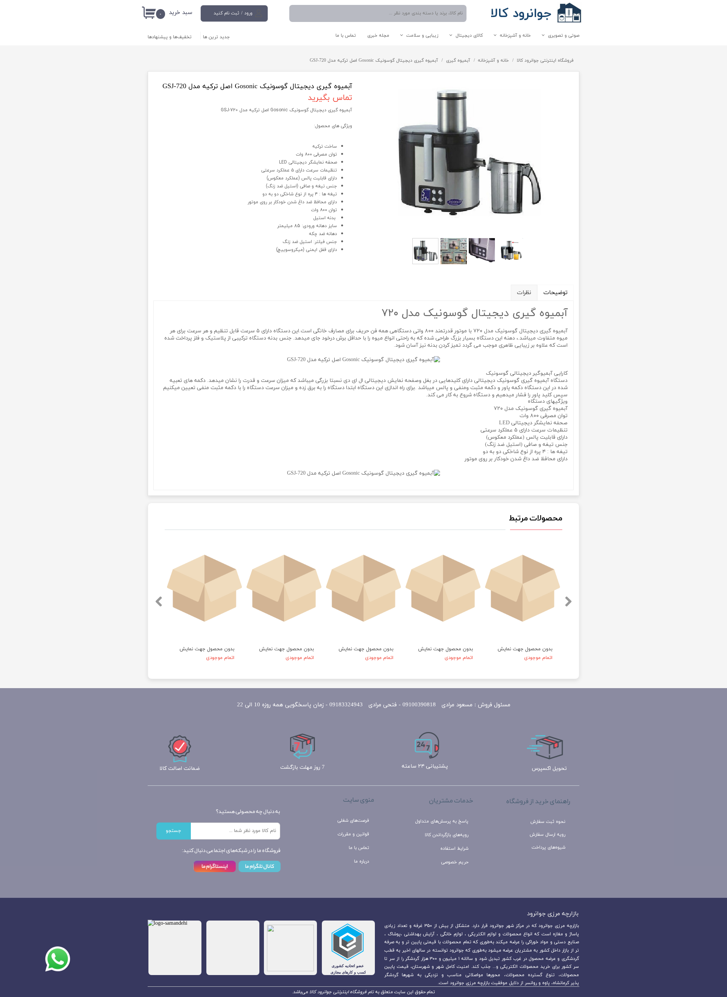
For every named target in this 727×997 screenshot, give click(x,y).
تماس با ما (345, 36)
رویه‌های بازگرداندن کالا (446, 835)
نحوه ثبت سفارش (547, 822)
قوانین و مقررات (353, 834)
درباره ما (361, 861)
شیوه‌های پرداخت (548, 847)
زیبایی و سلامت (422, 36)
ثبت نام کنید (226, 13)
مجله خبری (378, 36)
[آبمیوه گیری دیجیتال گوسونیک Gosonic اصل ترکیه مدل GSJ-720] (469, 155)
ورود (248, 13)
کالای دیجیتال (469, 36)
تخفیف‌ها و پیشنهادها (170, 37)
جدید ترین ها (216, 37)
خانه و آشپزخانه (515, 36)
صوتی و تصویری (563, 36)
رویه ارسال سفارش (547, 835)
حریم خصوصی (454, 862)
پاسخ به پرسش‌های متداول (441, 821)
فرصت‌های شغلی (353, 821)
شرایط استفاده (454, 849)
